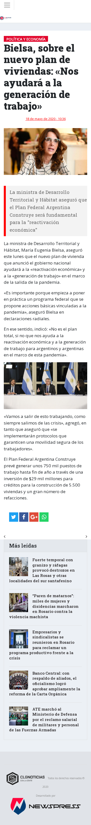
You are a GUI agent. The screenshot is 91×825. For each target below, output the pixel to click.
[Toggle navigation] (7, 5)
